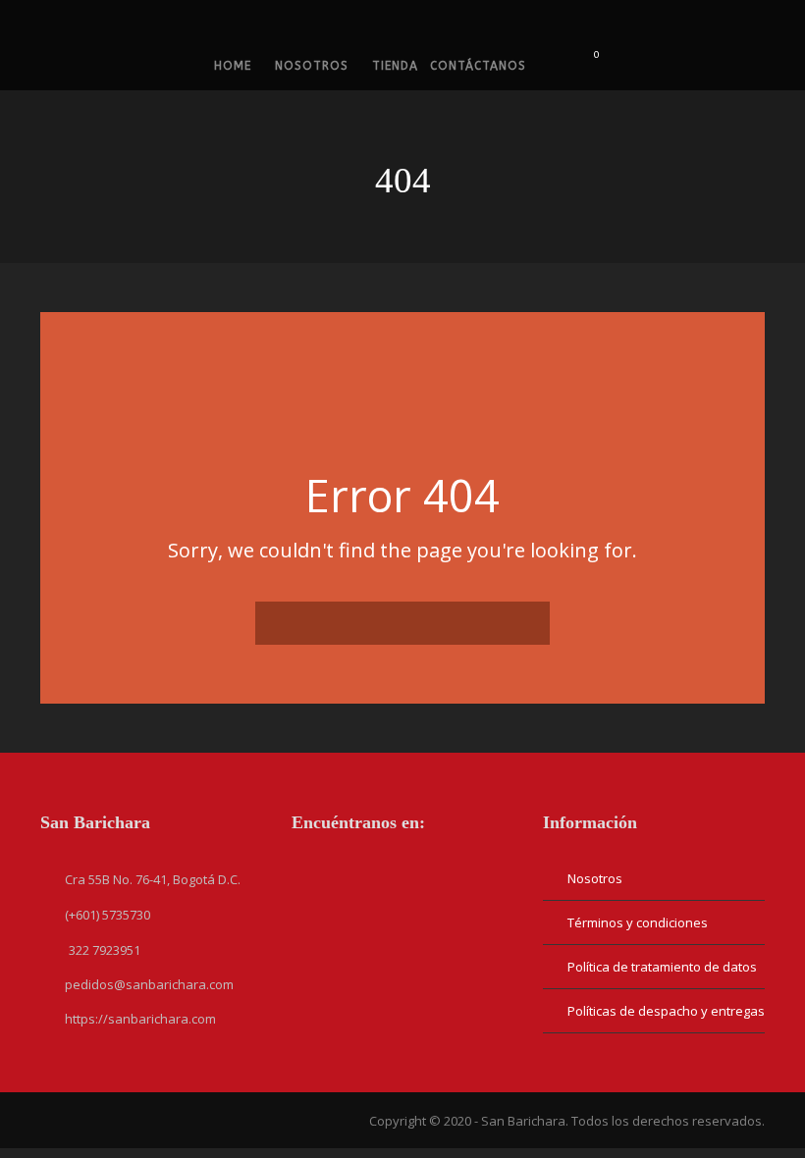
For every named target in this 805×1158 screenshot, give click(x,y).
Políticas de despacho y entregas (666, 1011)
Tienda (395, 66)
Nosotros (312, 66)
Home (232, 66)
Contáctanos (478, 66)
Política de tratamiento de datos (662, 966)
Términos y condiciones (637, 922)
